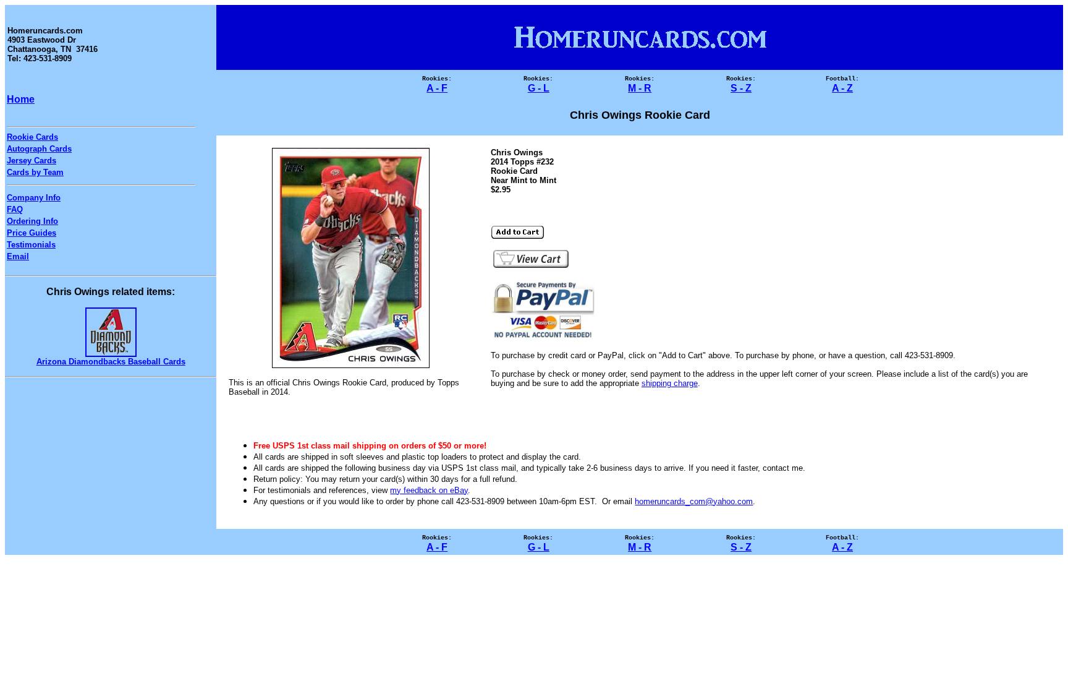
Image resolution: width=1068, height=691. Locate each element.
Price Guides (31, 233)
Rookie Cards (32, 137)
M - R (639, 88)
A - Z (842, 88)
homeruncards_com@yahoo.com (694, 501)
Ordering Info (32, 221)
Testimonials (31, 244)
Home (21, 99)
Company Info (34, 197)
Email (18, 256)
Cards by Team (35, 172)
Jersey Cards (31, 160)
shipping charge (670, 383)
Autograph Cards (39, 148)
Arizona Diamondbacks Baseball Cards (110, 361)
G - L (538, 88)
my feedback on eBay (429, 490)
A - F (436, 88)
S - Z (741, 88)
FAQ (15, 209)
